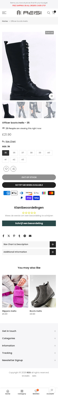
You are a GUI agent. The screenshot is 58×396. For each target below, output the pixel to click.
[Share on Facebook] (3, 236)
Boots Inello (36, 311)
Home (5, 21)
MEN (34, 376)
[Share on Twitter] (8, 236)
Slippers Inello (9, 311)
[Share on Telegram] (25, 236)
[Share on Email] (30, 236)
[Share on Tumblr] (19, 236)
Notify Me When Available (29, 185)
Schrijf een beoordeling (29, 223)
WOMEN (25, 376)
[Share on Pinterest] (14, 236)
